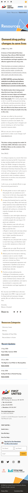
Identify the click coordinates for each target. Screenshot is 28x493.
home (8, 12)
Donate (20, 6)
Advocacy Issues (7, 327)
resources (15, 12)
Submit (23, 453)
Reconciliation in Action (9, 337)
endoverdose (23, 12)
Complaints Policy (18, 491)
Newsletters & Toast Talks (9, 334)
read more (5, 355)
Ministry (4, 330)
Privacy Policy (4, 491)
